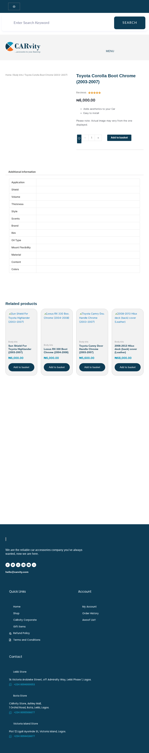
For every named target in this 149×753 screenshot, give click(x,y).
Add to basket (119, 137)
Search (129, 22)
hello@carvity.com (16, 572)
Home (8, 74)
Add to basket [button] (21, 367)
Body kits (18, 74)
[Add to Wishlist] (79, 139)
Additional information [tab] (22, 171)
